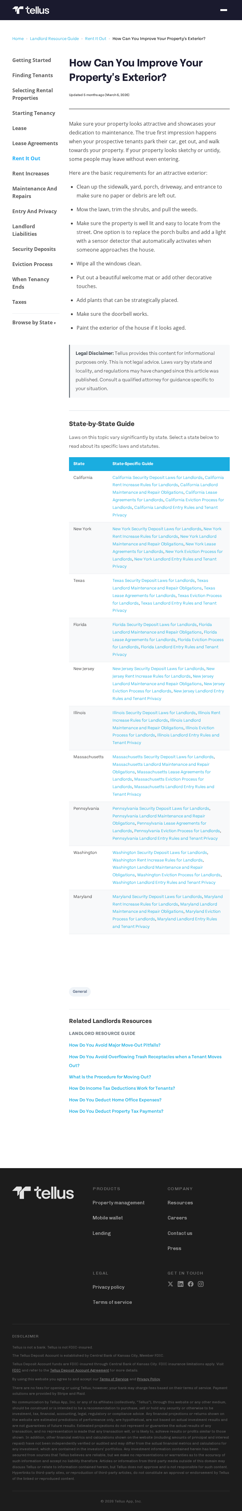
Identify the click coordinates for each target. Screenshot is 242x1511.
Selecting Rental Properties (32, 94)
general (80, 992)
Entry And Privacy (34, 211)
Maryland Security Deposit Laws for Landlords (157, 897)
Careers (177, 1218)
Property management (119, 1203)
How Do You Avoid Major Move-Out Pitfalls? (114, 1045)
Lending (102, 1233)
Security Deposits (34, 249)
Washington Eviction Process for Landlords (179, 875)
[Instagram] (201, 1284)
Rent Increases (30, 173)
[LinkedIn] (180, 1284)
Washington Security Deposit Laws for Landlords (159, 852)
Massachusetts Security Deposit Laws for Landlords (163, 757)
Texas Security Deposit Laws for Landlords (153, 580)
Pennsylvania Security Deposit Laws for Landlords (160, 808)
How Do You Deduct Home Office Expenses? (115, 1100)
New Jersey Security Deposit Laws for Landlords (158, 669)
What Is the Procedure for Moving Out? (110, 1077)
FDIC (16, 1370)
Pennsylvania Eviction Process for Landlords (177, 831)
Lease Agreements (35, 143)
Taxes (19, 301)
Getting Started (31, 60)
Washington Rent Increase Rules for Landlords (157, 860)
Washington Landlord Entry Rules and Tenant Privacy (164, 882)
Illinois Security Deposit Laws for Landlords (154, 713)
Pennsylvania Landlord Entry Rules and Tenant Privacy (165, 838)
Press (175, 1248)
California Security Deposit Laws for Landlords (157, 477)
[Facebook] (190, 1284)
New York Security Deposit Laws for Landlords (156, 529)
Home (18, 39)
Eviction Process (32, 264)
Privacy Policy (148, 1379)
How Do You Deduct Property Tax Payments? (116, 1111)
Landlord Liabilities (24, 230)
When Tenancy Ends (30, 283)
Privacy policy (108, 1287)
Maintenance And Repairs (34, 192)
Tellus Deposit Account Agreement (79, 1370)
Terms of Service (114, 1379)
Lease (19, 128)
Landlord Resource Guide (54, 39)
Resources (180, 1203)
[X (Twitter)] (170, 1284)
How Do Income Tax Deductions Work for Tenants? (122, 1088)
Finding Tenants (32, 75)
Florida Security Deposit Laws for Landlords (154, 624)
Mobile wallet (108, 1218)
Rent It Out (95, 39)
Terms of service (112, 1302)
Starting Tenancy (33, 113)
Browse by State (34, 322)
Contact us (180, 1233)
